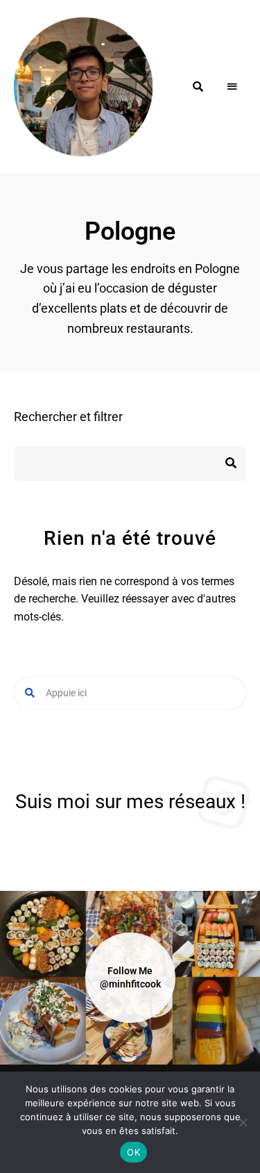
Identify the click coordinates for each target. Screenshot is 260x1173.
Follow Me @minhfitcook (130, 977)
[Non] (243, 1122)
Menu (232, 87)
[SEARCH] (225, 463)
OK (133, 1152)
